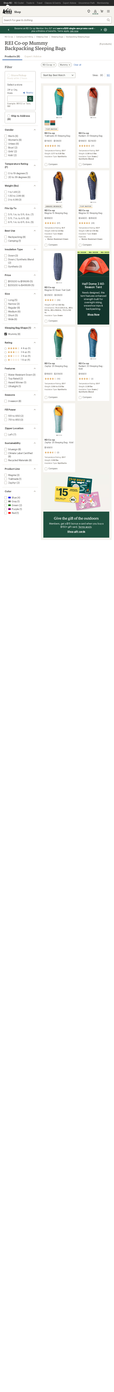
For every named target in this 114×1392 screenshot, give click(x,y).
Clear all (77, 64)
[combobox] (57, 20)
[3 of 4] (60, 118)
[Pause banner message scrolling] (105, 29)
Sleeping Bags (57, 37)
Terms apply (84, 526)
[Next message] (101, 29)
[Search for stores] (30, 99)
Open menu (108, 11)
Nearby (29, 92)
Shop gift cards (76, 531)
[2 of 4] (58, 118)
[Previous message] (8, 29)
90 (108, 75)
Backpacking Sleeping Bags (77, 37)
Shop (17, 11)
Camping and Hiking (24, 37)
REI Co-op (9, 37)
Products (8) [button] (12, 56)
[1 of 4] (57, 118)
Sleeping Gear (42, 37)
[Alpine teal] (47, 122)
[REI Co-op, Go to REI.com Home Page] (7, 11)
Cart (102, 11)
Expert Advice (33, 56)
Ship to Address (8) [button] (18, 117)
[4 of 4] (61, 118)
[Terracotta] (52, 122)
